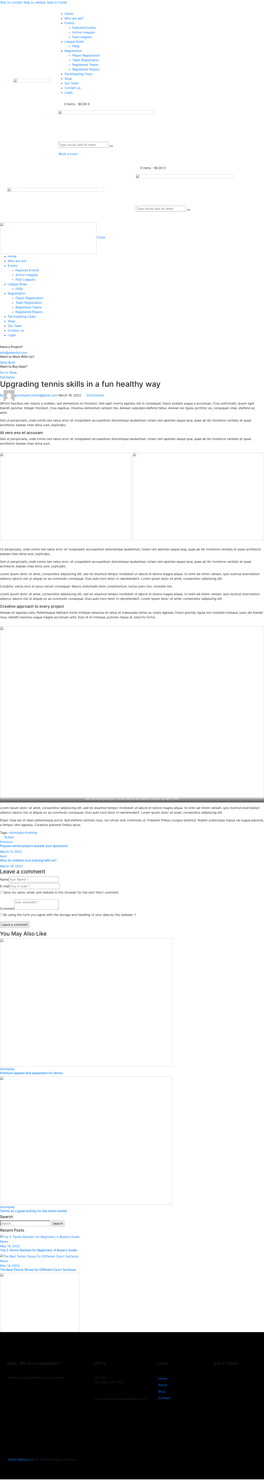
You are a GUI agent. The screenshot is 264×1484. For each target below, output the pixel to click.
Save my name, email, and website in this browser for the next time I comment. (61, 892)
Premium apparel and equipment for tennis (31, 1073)
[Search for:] (25, 1223)
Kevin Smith (172, 798)
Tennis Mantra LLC (21, 1459)
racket (13, 832)
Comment (7, 908)
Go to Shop (8, 372)
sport (22, 832)
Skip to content (11, 2)
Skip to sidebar (35, 2)
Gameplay (7, 377)
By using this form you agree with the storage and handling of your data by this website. (69, 915)
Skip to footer (57, 2)
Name (4, 879)
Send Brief (7, 362)
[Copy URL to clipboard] (29, 837)
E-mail (4, 886)
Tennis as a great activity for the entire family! (33, 1211)
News (4, 1241)
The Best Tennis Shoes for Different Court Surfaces (38, 1270)
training (31, 832)
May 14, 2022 (10, 1246)
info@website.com (13, 353)
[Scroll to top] (2, 1482)
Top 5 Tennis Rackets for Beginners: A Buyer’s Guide (38, 1250)
